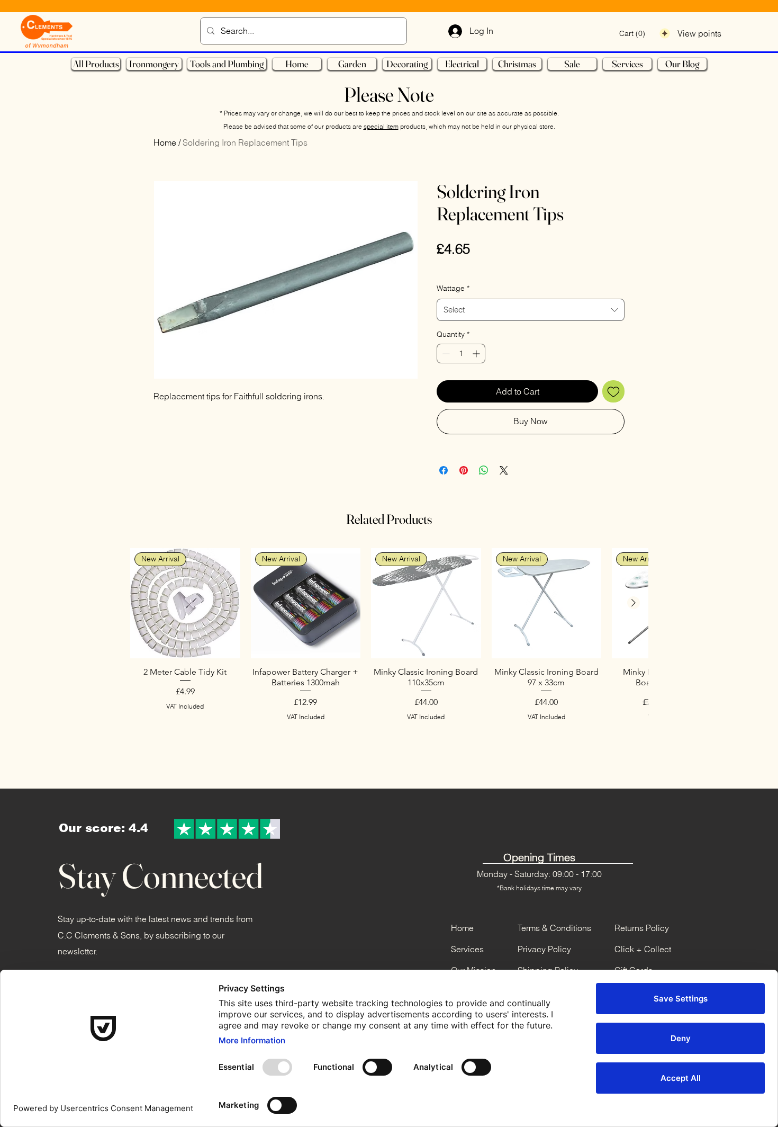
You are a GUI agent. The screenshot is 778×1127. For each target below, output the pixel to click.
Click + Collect (642, 949)
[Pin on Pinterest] (463, 470)
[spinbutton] (461, 353)
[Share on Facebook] (443, 470)
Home (164, 142)
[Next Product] (633, 602)
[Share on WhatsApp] (483, 470)
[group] (389, 660)
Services (467, 949)
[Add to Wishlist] (613, 391)
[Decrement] (444, 353)
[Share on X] (503, 470)
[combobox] (531, 310)
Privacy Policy (544, 949)
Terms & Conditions (554, 928)
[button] (632, 33)
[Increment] (477, 353)
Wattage (453, 288)
